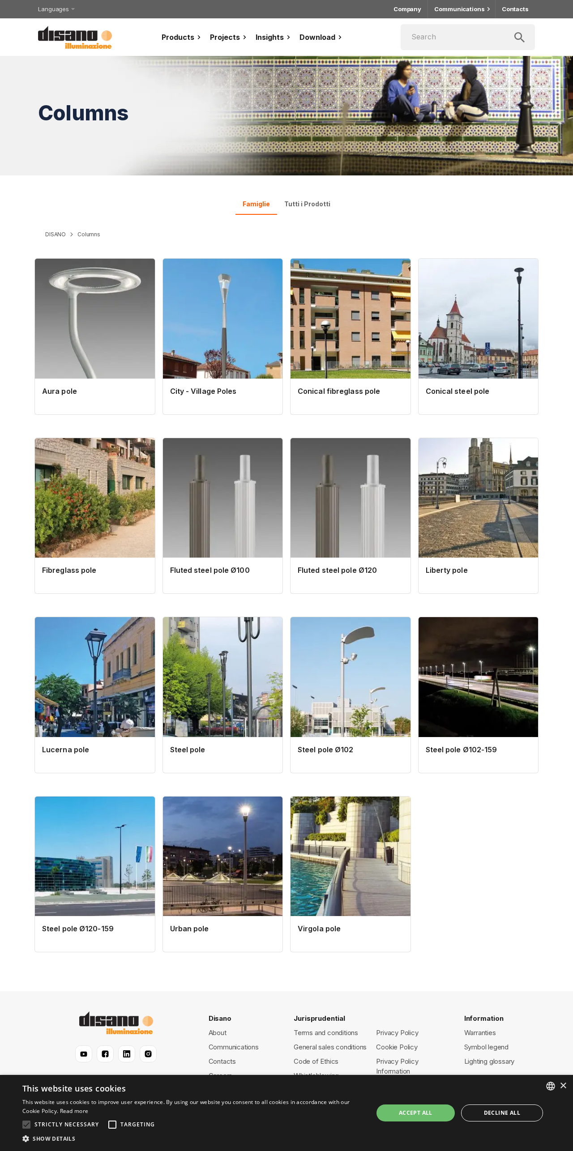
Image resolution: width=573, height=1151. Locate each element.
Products (178, 37)
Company (407, 9)
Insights (270, 37)
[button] (192, 1139)
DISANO (55, 234)
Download (317, 37)
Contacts (515, 9)
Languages (53, 9)
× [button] (563, 1086)
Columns (88, 234)
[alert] (286, 1113)
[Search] (468, 37)
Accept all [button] (415, 1113)
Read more (74, 1111)
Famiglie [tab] (256, 204)
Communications (459, 9)
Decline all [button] (502, 1113)
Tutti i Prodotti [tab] (307, 204)
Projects (225, 37)
